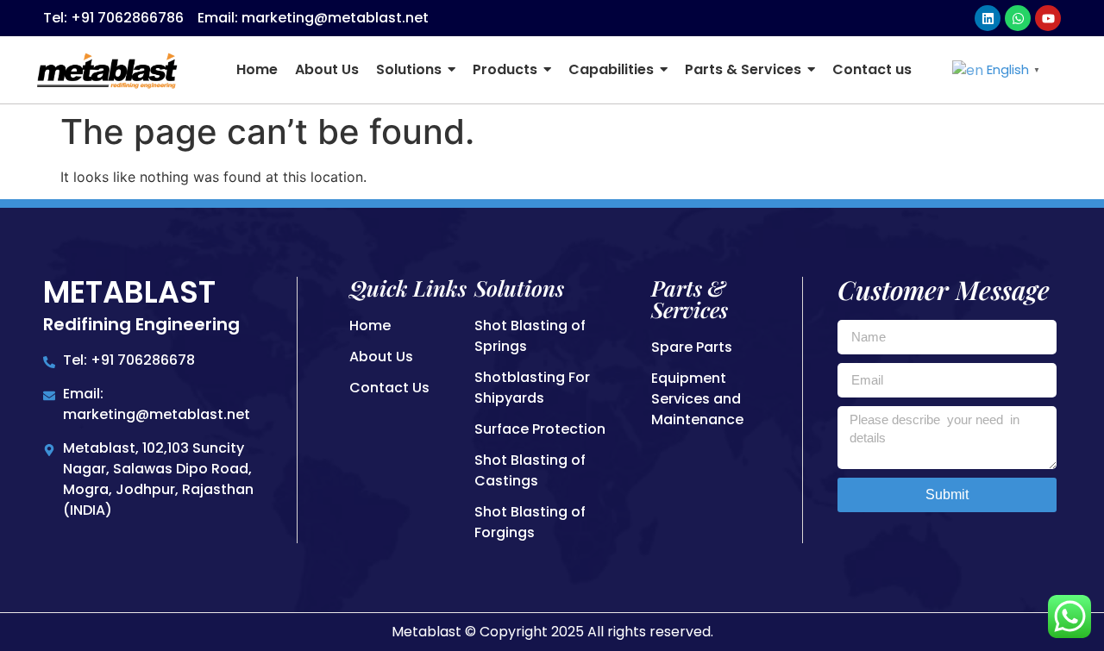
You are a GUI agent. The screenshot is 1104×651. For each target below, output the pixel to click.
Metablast (129, 292)
